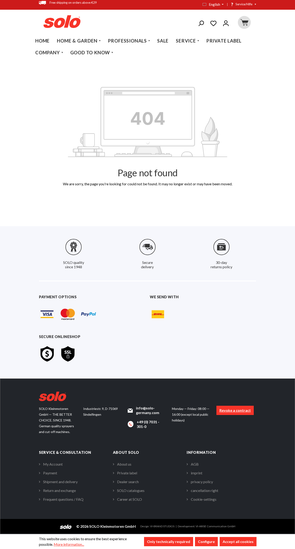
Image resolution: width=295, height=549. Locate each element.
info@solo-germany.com (147, 410)
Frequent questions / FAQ (63, 499)
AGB (195, 464)
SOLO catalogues (131, 490)
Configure (206, 541)
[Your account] (226, 22)
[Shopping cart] (244, 22)
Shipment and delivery (60, 481)
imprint (196, 473)
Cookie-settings (203, 499)
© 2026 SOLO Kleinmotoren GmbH (106, 526)
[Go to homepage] (62, 21)
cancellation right (204, 490)
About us (124, 464)
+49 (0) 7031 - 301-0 (148, 424)
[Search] (201, 22)
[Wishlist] (213, 22)
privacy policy (202, 481)
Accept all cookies (238, 541)
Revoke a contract (235, 410)
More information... (69, 544)
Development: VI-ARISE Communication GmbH (206, 526)
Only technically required (168, 541)
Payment (50, 473)
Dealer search (128, 481)
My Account (53, 464)
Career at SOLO (129, 499)
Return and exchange (59, 490)
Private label (127, 473)
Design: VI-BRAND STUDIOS (157, 526)
